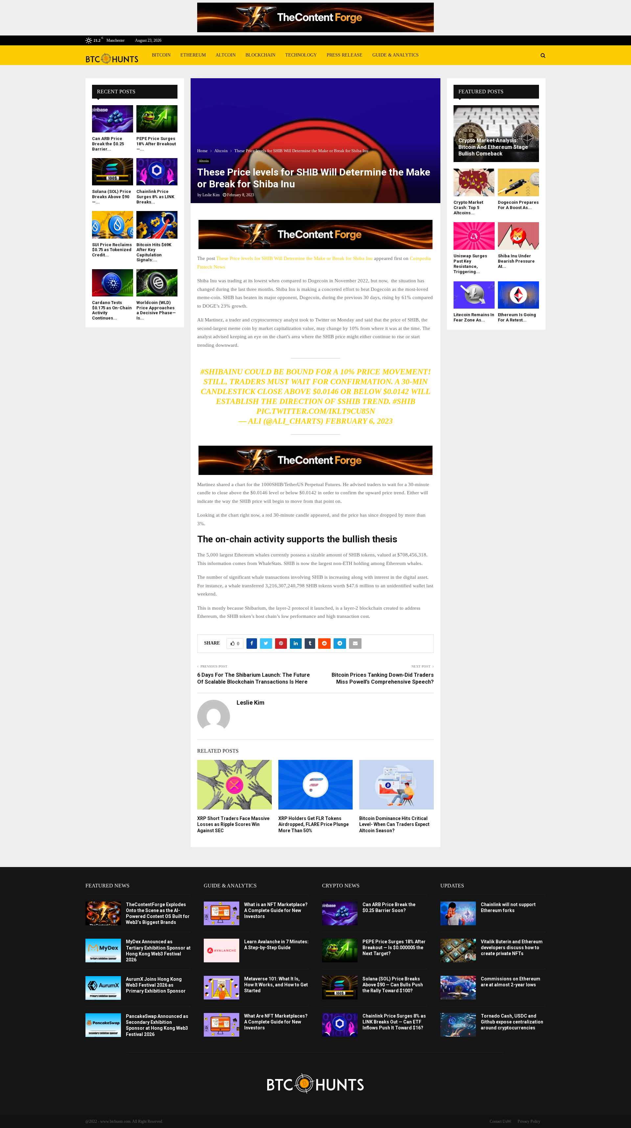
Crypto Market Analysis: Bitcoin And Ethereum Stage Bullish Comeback (493, 147)
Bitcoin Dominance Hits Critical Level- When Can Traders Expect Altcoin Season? (394, 824)
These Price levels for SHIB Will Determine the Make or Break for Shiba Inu (294, 258)
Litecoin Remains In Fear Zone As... (474, 317)
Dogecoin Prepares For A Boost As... (518, 205)
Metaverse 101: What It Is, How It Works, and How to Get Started (276, 984)
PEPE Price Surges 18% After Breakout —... (156, 143)
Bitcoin (161, 55)
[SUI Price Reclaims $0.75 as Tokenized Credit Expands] (112, 224)
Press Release (344, 55)
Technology (301, 55)
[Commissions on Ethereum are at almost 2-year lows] (458, 987)
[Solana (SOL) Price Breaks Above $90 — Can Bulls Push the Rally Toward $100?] (112, 171)
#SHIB (404, 401)
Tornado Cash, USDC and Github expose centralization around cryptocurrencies (512, 1021)
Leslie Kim (211, 195)
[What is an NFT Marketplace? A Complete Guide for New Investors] (221, 913)
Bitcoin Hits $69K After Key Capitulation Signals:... (153, 252)
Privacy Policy (529, 1121)
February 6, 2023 (359, 421)
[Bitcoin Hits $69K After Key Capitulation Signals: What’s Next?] (156, 224)
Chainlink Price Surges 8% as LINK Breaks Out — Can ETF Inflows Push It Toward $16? (394, 1021)
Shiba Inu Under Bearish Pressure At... (516, 261)
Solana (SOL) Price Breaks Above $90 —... (111, 196)
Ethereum (193, 55)
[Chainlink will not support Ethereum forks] (458, 913)
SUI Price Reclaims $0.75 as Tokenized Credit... (112, 249)
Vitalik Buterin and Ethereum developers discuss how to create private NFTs (512, 947)
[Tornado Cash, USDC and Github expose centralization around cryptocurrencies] (458, 1025)
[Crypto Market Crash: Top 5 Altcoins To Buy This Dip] (474, 182)
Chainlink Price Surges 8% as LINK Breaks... (155, 196)
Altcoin (226, 55)
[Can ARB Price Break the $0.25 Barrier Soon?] (112, 118)
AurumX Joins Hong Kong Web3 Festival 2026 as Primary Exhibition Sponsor (156, 985)
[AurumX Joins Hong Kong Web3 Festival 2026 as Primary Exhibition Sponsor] (103, 988)
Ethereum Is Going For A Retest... (517, 317)
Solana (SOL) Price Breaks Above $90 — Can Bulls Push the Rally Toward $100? (392, 984)
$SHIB (349, 401)
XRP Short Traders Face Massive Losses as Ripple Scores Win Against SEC (233, 824)
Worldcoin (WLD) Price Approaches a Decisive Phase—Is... (156, 310)
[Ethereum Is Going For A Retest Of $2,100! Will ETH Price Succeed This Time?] (518, 295)
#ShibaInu (221, 371)
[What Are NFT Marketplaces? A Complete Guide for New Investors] (221, 1025)
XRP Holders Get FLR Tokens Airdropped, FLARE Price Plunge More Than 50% (313, 824)
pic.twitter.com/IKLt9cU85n (315, 411)
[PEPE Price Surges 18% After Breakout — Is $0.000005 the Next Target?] (156, 118)
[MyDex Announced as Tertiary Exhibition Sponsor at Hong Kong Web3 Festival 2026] (103, 950)
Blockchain (260, 55)
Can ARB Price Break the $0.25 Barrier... (108, 143)
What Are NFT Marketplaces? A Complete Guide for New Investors (276, 1021)
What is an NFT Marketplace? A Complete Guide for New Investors (276, 910)
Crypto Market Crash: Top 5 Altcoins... (468, 208)
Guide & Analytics (395, 55)
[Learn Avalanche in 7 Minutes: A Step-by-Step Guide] (221, 950)
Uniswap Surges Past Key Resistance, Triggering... (470, 263)
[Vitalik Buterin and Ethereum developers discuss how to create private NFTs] (458, 950)
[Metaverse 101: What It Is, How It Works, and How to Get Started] (221, 987)
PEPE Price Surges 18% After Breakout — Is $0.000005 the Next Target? (394, 947)
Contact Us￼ (500, 1121)
